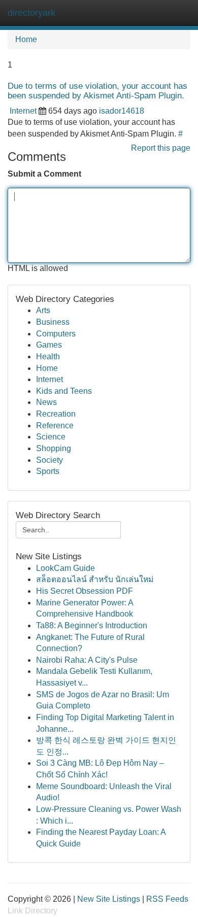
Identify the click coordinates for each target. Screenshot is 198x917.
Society (49, 460)
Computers (56, 333)
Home (26, 39)
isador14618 (121, 111)
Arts (43, 310)
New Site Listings (108, 899)
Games (49, 345)
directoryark (31, 13)
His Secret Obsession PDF (84, 591)
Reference (55, 425)
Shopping (53, 448)
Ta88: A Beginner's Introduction (91, 625)
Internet (23, 111)
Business (53, 322)
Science (50, 436)
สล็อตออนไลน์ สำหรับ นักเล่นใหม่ (94, 579)
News (46, 402)
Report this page (160, 148)
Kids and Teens (64, 391)
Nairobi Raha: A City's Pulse (87, 660)
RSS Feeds (167, 899)
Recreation (56, 414)
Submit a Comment (44, 173)
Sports (47, 471)
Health (48, 356)
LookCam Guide (65, 568)
